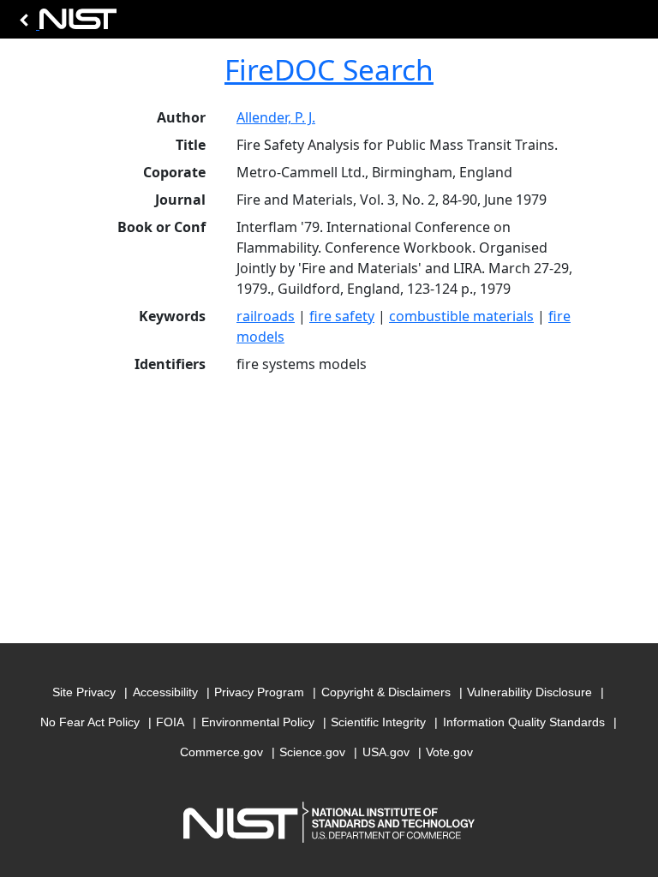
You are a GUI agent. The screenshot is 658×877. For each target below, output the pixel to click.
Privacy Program (259, 692)
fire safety (341, 316)
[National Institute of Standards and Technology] (65, 24)
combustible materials (461, 316)
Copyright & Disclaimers (386, 692)
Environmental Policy (257, 722)
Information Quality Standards (524, 722)
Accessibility (165, 692)
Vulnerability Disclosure (529, 692)
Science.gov (312, 752)
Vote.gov (449, 752)
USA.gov (386, 752)
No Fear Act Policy (90, 722)
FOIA (170, 722)
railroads (265, 316)
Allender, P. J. (275, 117)
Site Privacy (84, 692)
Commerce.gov (221, 752)
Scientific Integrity (378, 722)
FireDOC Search (329, 69)
